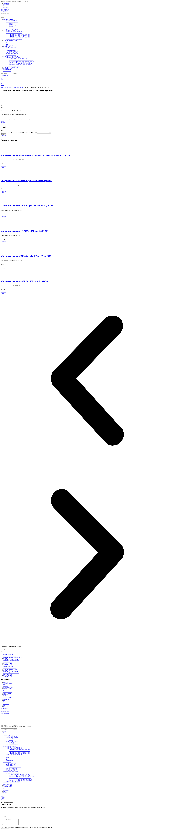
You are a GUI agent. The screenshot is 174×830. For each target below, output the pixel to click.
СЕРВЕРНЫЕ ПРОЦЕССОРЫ (10, 659)
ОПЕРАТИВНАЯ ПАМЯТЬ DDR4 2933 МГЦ (19, 36)
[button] (3, 167)
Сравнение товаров (7, 683)
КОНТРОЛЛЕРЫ (7, 658)
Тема (2, 817)
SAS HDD (11, 23)
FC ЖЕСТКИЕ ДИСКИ (11, 20)
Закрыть (2, 727)
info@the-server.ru (5, 9)
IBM (7, 44)
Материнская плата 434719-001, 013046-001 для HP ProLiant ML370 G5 (35, 155)
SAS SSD (11, 24)
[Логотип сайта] (6, 16)
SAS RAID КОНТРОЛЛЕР (15, 51)
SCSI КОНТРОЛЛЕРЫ (11, 52)
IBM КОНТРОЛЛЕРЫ (11, 49)
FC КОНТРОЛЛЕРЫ (11, 47)
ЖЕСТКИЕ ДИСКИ (8, 654)
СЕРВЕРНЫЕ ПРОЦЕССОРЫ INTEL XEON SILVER (21, 61)
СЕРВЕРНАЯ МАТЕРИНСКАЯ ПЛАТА (14, 87)
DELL (7, 41)
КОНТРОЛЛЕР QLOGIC (12, 53)
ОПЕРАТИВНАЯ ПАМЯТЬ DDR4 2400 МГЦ (19, 34)
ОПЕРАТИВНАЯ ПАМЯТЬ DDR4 (14, 33)
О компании (6, 699)
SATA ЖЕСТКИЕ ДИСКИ (12, 25)
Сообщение (3, 824)
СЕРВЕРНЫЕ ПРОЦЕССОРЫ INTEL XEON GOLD (21, 60)
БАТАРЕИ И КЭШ (7, 662)
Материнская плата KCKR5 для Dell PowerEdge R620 (27, 205)
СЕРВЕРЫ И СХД (7, 664)
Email (2, 816)
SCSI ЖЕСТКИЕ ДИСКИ (12, 29)
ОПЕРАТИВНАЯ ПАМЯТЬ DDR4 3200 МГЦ (19, 37)
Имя (2, 815)
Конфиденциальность (8, 687)
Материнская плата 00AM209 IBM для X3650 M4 (24, 281)
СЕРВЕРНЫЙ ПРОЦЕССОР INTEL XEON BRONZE (21, 63)
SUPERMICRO (9, 45)
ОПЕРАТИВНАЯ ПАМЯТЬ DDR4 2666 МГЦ (19, 35)
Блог (4, 700)
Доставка (5, 682)
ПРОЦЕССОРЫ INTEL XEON (13, 57)
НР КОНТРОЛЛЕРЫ (11, 55)
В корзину (3, 134)
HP (6, 42)
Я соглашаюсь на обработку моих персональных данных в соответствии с (27, 827)
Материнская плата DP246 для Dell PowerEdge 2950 (26, 256)
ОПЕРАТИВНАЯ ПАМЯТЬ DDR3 (14, 31)
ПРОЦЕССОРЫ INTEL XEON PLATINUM (19, 58)
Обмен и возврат (7, 684)
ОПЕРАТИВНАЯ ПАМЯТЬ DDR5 (14, 39)
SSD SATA (11, 26)
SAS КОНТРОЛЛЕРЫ (11, 50)
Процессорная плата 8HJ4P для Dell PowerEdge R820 (26, 180)
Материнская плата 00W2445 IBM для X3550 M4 (24, 231)
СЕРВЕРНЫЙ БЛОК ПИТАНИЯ (11, 660)
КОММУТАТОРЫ (7, 663)
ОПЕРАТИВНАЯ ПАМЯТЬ (9, 656)
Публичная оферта (7, 688)
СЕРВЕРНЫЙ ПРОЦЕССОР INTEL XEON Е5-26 (20, 64)
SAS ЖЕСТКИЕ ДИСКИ (12, 22)
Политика (3, 826)
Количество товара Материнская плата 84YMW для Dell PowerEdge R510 (19, 132)
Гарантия (5, 686)
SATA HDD (11, 28)
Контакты (5, 701)
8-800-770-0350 (4, 10)
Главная (2, 87)
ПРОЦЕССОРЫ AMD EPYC (13, 66)
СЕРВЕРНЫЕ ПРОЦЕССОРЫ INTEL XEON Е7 (20, 62)
